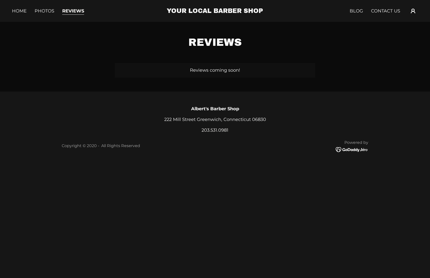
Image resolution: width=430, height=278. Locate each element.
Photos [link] (44, 11)
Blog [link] (356, 11)
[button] (413, 11)
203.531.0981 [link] (215, 130)
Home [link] (19, 11)
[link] (215, 11)
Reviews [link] (73, 11)
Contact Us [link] (385, 11)
